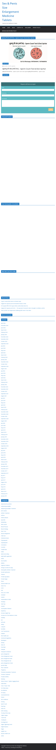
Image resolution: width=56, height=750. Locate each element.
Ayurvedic (3, 520)
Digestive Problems (5, 565)
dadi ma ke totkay (5, 554)
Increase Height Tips (5, 613)
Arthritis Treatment (5, 513)
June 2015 (3, 484)
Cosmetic (3, 547)
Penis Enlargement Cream (7, 656)
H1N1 (2, 588)
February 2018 (4, 461)
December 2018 (4, 439)
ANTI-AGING (4, 510)
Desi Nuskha (4, 560)
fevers (2, 581)
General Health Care (5, 583)
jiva (2, 620)
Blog (13, 27)
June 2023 (3, 348)
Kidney (2, 624)
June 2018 (3, 452)
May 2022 (3, 375)
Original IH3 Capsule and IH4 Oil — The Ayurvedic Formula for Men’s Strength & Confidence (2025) (23, 308)
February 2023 (4, 357)
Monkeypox (3, 640)
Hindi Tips (3, 604)
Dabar (2, 551)
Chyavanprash (4, 540)
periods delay (4, 665)
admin (14, 66)
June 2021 (3, 400)
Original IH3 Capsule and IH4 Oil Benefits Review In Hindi (13, 303)
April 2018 (3, 457)
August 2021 (4, 396)
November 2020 (4, 414)
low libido (3, 629)
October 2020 (4, 416)
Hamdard (3, 595)
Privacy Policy (36, 27)
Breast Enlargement (5, 533)
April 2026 (3, 323)
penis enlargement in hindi (7, 663)
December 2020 (4, 411)
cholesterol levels (5, 538)
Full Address (4, 98)
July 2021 (3, 398)
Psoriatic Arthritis (5, 676)
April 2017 (3, 480)
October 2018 (4, 443)
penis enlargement (5, 654)
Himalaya (3, 601)
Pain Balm (3, 647)
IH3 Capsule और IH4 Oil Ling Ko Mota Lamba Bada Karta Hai (14, 306)
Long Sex (3, 626)
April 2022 (3, 377)
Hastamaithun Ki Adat (6, 599)
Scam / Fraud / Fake (5, 685)
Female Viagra (4, 579)
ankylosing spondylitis (6, 506)
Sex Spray (3, 692)
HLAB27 (3, 606)
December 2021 (4, 386)
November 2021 (4, 389)
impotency (3, 610)
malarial (3, 633)
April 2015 (3, 489)
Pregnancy (3, 670)
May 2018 (3, 455)
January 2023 (4, 359)
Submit (50, 109)
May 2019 (3, 427)
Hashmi (2, 597)
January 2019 (4, 436)
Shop (8, 27)
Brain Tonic (3, 531)
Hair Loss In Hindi (5, 592)
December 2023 (4, 337)
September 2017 (4, 473)
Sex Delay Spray (4, 688)
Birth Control (4, 524)
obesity (2, 642)
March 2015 (3, 491)
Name (3, 87)
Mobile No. (4, 93)
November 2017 (4, 468)
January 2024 (4, 334)
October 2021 (4, 391)
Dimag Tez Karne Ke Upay (7, 567)
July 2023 (3, 346)
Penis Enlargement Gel (6, 660)
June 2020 (3, 425)
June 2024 (3, 327)
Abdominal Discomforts (6, 504)
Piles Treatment (4, 667)
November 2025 (4, 325)
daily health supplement (6, 556)
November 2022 (4, 362)
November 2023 (4, 339)
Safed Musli (3, 683)
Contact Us (20, 27)
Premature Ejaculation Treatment (8, 672)
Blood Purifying (4, 529)
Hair (2, 590)
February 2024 (4, 332)
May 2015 (3, 486)
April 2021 (3, 405)
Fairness (3, 574)
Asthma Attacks (4, 517)
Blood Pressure (4, 526)
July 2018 (3, 450)
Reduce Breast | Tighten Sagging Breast (10, 681)
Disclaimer (28, 27)
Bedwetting (3, 522)
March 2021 (3, 407)
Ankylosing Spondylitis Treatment (8, 508)
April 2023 (3, 352)
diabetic (3, 563)
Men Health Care (5, 635)
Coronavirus (3, 545)
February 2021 (4, 409)
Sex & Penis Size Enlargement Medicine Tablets (10, 12)
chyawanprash (4, 542)
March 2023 (3, 355)
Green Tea (3, 585)
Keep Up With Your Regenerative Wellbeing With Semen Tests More (16, 310)
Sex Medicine (4, 690)
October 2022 (4, 364)
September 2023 (4, 343)
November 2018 (4, 441)
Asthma (3, 515)
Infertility (3, 617)
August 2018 (4, 448)
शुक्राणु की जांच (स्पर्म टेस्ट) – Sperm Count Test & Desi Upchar (24, 69)
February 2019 (4, 434)
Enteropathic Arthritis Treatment (8, 570)
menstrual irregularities (6, 638)
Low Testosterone (5, 631)
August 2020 (4, 421)
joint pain (3, 622)
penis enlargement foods (6, 658)
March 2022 (3, 380)
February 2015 (4, 493)
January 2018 (4, 464)
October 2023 (4, 341)
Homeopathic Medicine (6, 608)
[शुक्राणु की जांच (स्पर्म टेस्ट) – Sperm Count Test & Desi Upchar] (28, 52)
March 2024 (3, 330)
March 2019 (3, 432)
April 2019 (3, 430)
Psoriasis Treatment (5, 674)
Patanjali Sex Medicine (6, 651)
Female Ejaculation (5, 576)
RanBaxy (3, 679)
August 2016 (4, 482)
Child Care (3, 535)
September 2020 (4, 418)
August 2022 (4, 368)
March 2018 (3, 459)
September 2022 (4, 366)
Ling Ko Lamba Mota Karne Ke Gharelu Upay (11, 301)
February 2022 (4, 382)
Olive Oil (3, 645)
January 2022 (4, 384)
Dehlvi (2, 558)
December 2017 (4, 466)
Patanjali (3, 649)
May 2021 (3, 402)
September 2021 (4, 393)
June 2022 (3, 373)
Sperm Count (5, 63)
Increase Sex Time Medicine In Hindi (9, 615)
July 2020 (3, 423)
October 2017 (4, 471)
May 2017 (3, 477)
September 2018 (4, 446)
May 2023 (3, 350)
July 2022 (3, 371)
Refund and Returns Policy (9, 31)
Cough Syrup (4, 549)
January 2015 (4, 496)
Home (3, 27)
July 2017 (3, 475)
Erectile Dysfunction (5, 572)
